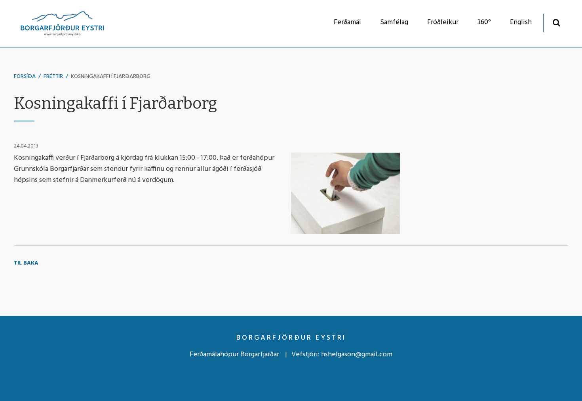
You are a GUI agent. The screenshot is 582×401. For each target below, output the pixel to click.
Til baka (26, 263)
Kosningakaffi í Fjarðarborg (110, 76)
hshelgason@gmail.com (356, 354)
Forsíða (25, 76)
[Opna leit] (556, 22)
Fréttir (53, 76)
